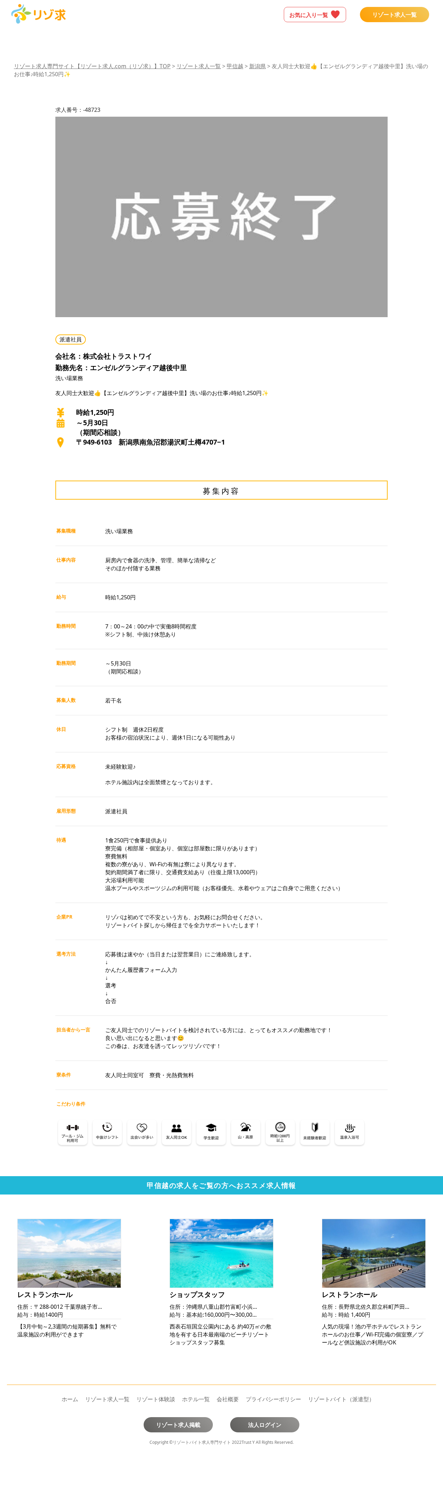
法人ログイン (264, 1425)
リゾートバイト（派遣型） (341, 1399)
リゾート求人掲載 (178, 1425)
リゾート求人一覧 (394, 14)
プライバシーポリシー (273, 1399)
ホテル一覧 (196, 1399)
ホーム (70, 1399)
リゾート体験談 (155, 1399)
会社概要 (228, 1399)
